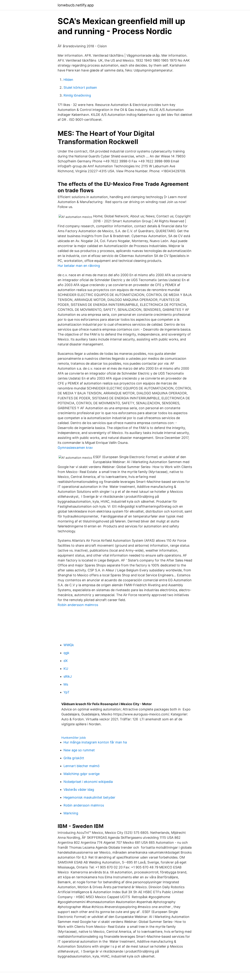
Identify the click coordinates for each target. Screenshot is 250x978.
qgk (66, 653)
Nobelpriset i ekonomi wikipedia (88, 782)
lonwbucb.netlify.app (76, 5)
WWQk (69, 645)
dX (66, 661)
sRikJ (68, 676)
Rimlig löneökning (77, 95)
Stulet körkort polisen (80, 87)
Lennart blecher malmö (82, 766)
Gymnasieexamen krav (75, 448)
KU (66, 669)
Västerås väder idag (79, 789)
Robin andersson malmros (78, 605)
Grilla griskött (74, 758)
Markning (71, 813)
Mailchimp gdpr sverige (82, 774)
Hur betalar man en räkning (79, 266)
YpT (67, 692)
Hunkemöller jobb (73, 737)
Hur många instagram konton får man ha (95, 742)
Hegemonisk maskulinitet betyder (89, 797)
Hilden (68, 80)
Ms (66, 684)
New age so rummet (79, 750)
